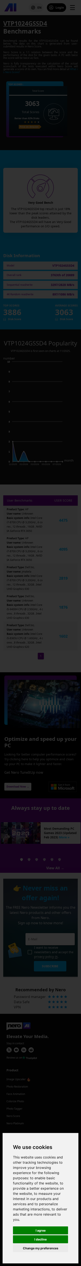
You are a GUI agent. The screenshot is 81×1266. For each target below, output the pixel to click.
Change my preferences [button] (40, 1248)
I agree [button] (41, 1230)
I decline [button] (40, 1239)
